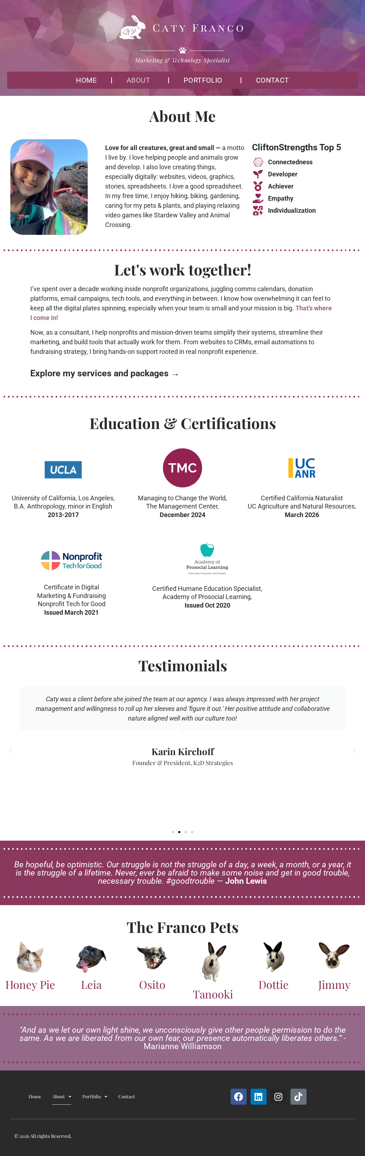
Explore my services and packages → (105, 373)
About (138, 80)
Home (86, 80)
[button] (10, 751)
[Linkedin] (259, 1097)
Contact (272, 80)
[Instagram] (279, 1097)
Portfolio (203, 80)
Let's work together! (182, 269)
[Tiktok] (299, 1097)
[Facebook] (239, 1097)
